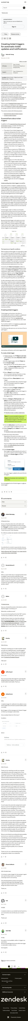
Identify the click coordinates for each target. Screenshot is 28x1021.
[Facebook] (5, 38)
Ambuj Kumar (5, 604)
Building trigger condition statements (15, 412)
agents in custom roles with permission (17, 106)
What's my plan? (23, 61)
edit (23, 483)
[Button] (2, 492)
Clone (10, 368)
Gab (7, 900)
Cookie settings (6, 1010)
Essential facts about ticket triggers (13, 114)
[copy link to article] (2, 38)
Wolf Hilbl (8, 930)
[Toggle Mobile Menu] (25, 2)
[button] (12, 974)
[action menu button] (26, 514)
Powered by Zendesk (16, 1017)
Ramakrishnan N (10, 565)
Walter (7, 596)
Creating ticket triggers (10, 115)
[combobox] (14, 502)
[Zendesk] (14, 999)
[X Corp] (7, 38)
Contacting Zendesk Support (11, 657)
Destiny (8, 638)
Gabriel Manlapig (10, 514)
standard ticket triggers (15, 103)
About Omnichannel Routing (17, 831)
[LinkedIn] (10, 38)
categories (7, 158)
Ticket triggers (4, 82)
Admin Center (8, 356)
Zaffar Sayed (9, 672)
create (13, 389)
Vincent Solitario (10, 864)
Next (19, 966)
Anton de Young (10, 54)
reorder (7, 483)
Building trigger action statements (14, 431)
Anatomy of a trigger (19, 97)
